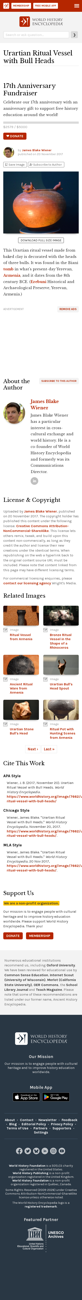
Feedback (69, 1120)
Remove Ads (68, 309)
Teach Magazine (49, 990)
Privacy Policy (62, 1124)
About (10, 1120)
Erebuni (38, 282)
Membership (21, 5)
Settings (41, 1132)
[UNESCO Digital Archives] (41, 1238)
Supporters (61, 1128)
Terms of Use (17, 1128)
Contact (26, 1120)
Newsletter (47, 1120)
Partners (40, 1128)
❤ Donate (14, 136)
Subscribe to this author (59, 380)
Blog (13, 1124)
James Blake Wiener (37, 150)
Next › (33, 749)
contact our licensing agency (27, 583)
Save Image (14, 164)
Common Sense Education (26, 975)
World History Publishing (31, 1173)
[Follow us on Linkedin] (45, 1153)
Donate (13, 936)
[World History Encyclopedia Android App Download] (56, 1097)
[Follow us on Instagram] (54, 1153)
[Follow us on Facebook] (20, 1153)
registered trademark (41, 1206)
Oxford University (61, 965)
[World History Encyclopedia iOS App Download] (26, 1097)
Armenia (11, 275)
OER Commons (46, 985)
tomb (8, 269)
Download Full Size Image (41, 240)
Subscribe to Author (45, 164)
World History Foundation (27, 1166)
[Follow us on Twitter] (28, 1153)
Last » (49, 749)
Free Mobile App (45, 5)
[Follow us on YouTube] (62, 1153)
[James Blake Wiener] (34, 481)
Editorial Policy (34, 1124)
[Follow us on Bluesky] (37, 1153)
